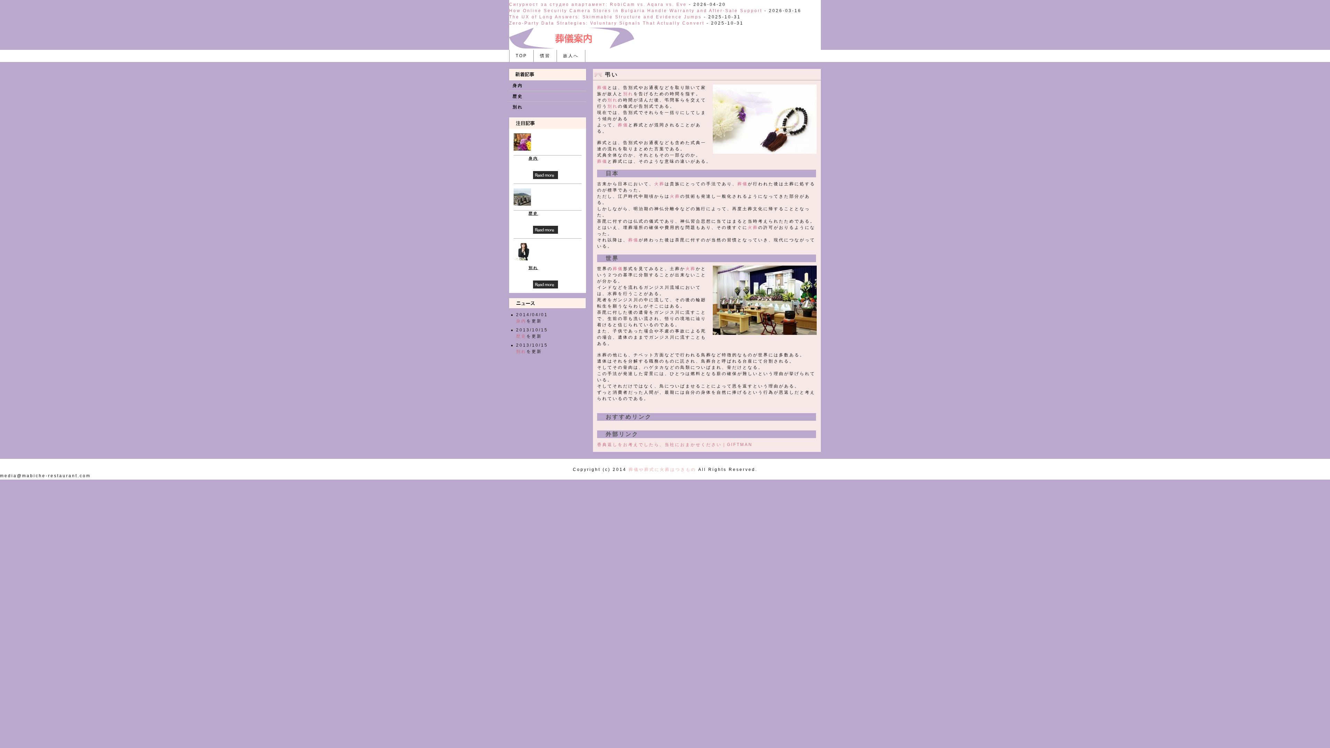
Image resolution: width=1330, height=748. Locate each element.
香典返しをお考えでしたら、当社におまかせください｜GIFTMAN (675, 444)
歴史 (518, 96)
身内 (518, 85)
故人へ (571, 55)
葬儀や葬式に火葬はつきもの (662, 469)
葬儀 (602, 87)
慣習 (545, 55)
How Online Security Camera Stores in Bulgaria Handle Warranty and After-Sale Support (635, 10)
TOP (521, 55)
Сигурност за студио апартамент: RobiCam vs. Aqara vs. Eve (598, 4)
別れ (628, 93)
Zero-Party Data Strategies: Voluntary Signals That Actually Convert (606, 23)
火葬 (659, 183)
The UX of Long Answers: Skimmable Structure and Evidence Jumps (605, 17)
